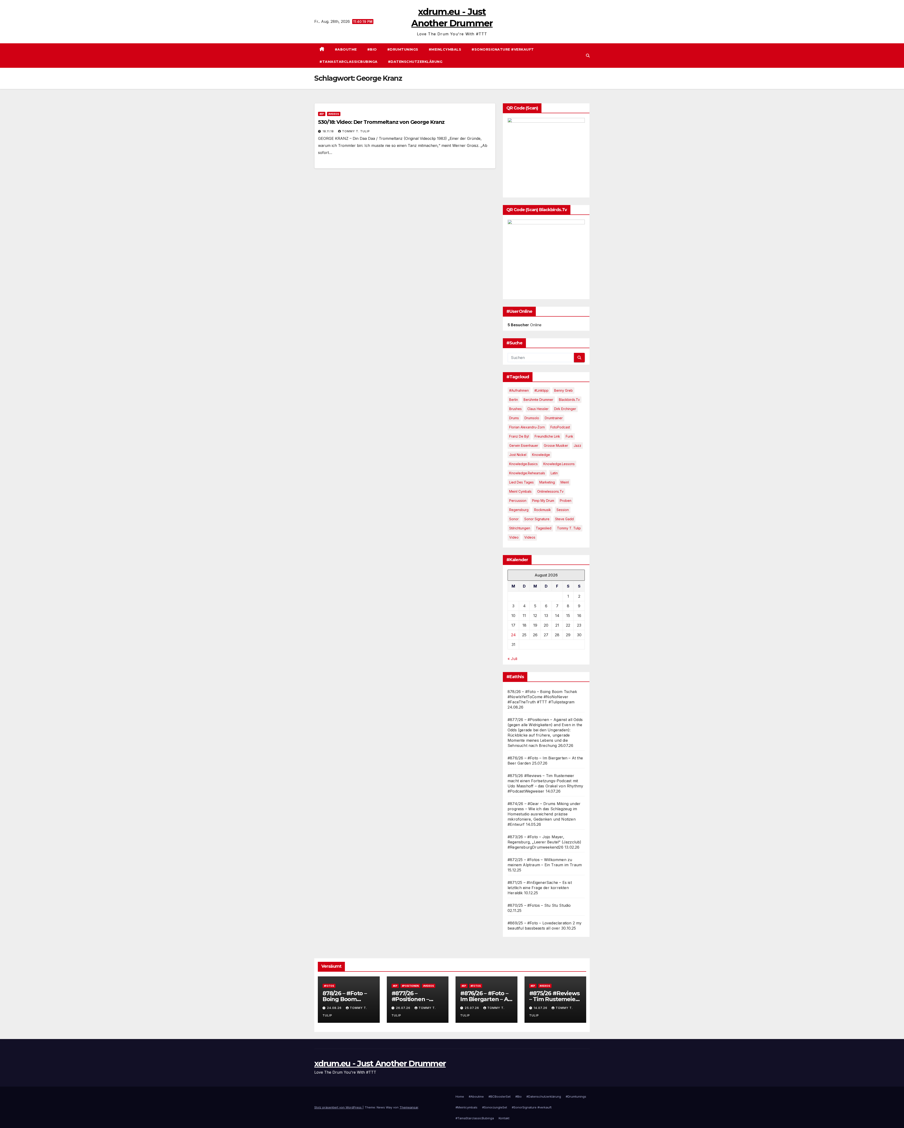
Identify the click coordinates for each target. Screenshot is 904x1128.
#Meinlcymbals (445, 49)
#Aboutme (346, 49)
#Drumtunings (402, 49)
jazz (577, 445)
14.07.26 (541, 1008)
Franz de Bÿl (519, 436)
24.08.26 (335, 1008)
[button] (588, 55)
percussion (517, 501)
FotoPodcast (560, 427)
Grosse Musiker (556, 445)
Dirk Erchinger (565, 409)
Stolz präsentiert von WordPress (338, 1107)
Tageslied (543, 528)
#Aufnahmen (519, 390)
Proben (565, 501)
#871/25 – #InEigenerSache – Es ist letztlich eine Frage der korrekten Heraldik (540, 887)
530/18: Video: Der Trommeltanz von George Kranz (381, 122)
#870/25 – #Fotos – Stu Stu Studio (539, 905)
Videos (529, 537)
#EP (321, 114)
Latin (554, 473)
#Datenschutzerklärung (415, 62)
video (514, 537)
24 (513, 634)
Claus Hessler (538, 409)
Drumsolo (532, 418)
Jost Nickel (517, 455)
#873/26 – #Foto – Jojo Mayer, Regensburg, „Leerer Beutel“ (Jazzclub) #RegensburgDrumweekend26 (544, 842)
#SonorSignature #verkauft (503, 49)
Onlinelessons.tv (550, 491)
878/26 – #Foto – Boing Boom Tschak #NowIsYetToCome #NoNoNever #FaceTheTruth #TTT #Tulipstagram (542, 696)
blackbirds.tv (569, 400)
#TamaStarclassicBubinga (348, 62)
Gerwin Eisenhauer (523, 445)
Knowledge (541, 455)
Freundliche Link (547, 436)
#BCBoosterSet (499, 1096)
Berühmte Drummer (538, 400)
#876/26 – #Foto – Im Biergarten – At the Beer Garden (485, 999)
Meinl (565, 482)
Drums (514, 418)
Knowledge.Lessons (559, 464)
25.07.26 (472, 1008)
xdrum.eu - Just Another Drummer (380, 1063)
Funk (569, 436)
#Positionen (410, 985)
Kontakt (504, 1118)
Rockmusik (542, 510)
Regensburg (519, 510)
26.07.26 (403, 1008)
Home (460, 1096)
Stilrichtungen (519, 528)
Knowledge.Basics (523, 464)
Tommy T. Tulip (356, 131)
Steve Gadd (564, 519)
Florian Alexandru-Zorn (527, 427)
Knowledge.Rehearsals (527, 473)
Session (563, 510)
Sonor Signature (536, 519)
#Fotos (329, 985)
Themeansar (409, 1107)
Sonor (514, 519)
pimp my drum (543, 501)
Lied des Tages (521, 482)
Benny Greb (563, 390)
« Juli (512, 658)
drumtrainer (554, 418)
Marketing (547, 482)
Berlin (513, 400)
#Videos (333, 114)
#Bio (372, 49)
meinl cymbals (520, 491)
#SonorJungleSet (494, 1107)
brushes (515, 409)
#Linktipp (541, 390)
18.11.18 (329, 131)
